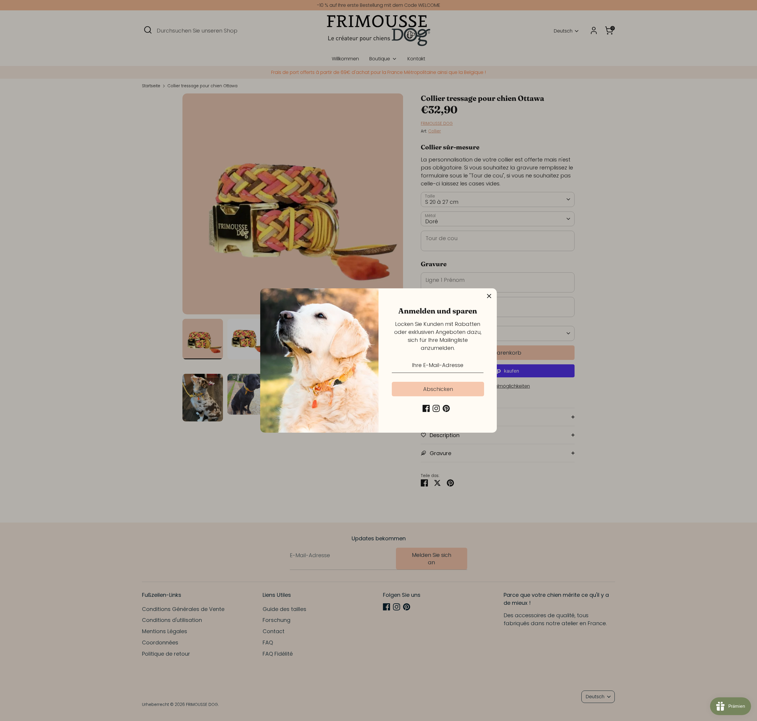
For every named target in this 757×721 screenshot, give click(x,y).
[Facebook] (426, 408)
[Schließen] (489, 296)
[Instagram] (436, 408)
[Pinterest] (446, 408)
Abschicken (438, 389)
